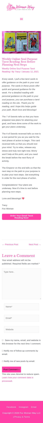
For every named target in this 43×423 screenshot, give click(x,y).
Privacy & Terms (22, 417)
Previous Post (10, 244)
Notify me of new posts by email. (19, 361)
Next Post (35, 244)
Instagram (23, 407)
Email (33, 407)
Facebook (11, 407)
